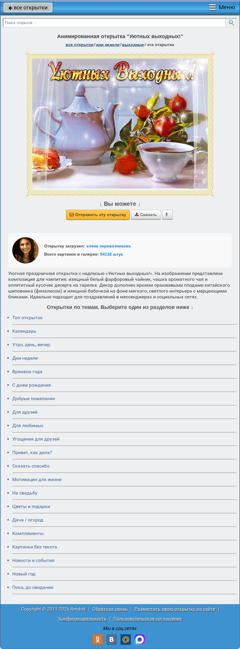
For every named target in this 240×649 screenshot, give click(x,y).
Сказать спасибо (30, 466)
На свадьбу (24, 493)
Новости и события (33, 560)
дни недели (108, 44)
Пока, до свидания (32, 587)
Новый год (23, 574)
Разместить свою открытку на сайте (175, 609)
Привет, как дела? (32, 452)
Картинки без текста (34, 547)
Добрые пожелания (33, 398)
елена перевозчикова (108, 246)
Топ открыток (27, 317)
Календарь (24, 331)
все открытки (27, 7)
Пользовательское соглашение (148, 618)
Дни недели (25, 358)
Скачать (146, 214)
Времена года (27, 371)
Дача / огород (27, 520)
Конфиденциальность (83, 618)
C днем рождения (31, 385)
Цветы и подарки (31, 506)
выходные (133, 44)
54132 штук (111, 254)
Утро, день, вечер (31, 344)
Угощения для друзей (35, 439)
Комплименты (28, 533)
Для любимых (27, 425)
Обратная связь (110, 609)
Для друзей (24, 412)
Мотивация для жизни (36, 479)
